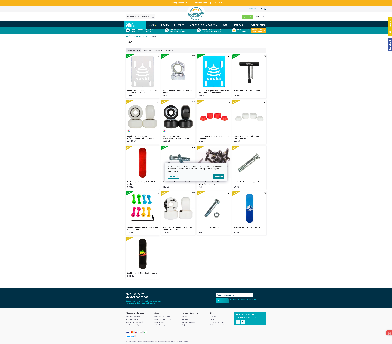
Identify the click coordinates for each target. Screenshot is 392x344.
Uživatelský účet (251, 8)
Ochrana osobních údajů (134, 322)
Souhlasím (219, 176)
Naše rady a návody (217, 325)
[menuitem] (135, 25)
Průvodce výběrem (217, 322)
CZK (259, 17)
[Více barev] (143, 117)
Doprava (173, 29)
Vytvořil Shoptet (182, 341)
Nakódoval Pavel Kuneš (166, 341)
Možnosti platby (159, 325)
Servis (212, 319)
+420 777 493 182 (245, 314)
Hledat (153, 17)
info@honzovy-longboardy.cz (247, 317)
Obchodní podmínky (133, 316)
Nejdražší (158, 50)
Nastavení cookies (132, 319)
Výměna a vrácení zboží (162, 319)
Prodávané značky (132, 325)
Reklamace (186, 319)
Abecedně (169, 50)
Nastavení (174, 176)
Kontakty (205, 29)
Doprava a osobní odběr (162, 316)
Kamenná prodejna (188, 322)
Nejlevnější (147, 50)
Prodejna (134, 29)
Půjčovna (213, 316)
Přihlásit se (222, 301)
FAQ (183, 325)
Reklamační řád (159, 322)
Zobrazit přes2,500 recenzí (257, 30)
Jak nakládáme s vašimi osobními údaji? (244, 299)
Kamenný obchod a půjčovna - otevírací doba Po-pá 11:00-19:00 (196, 3)
